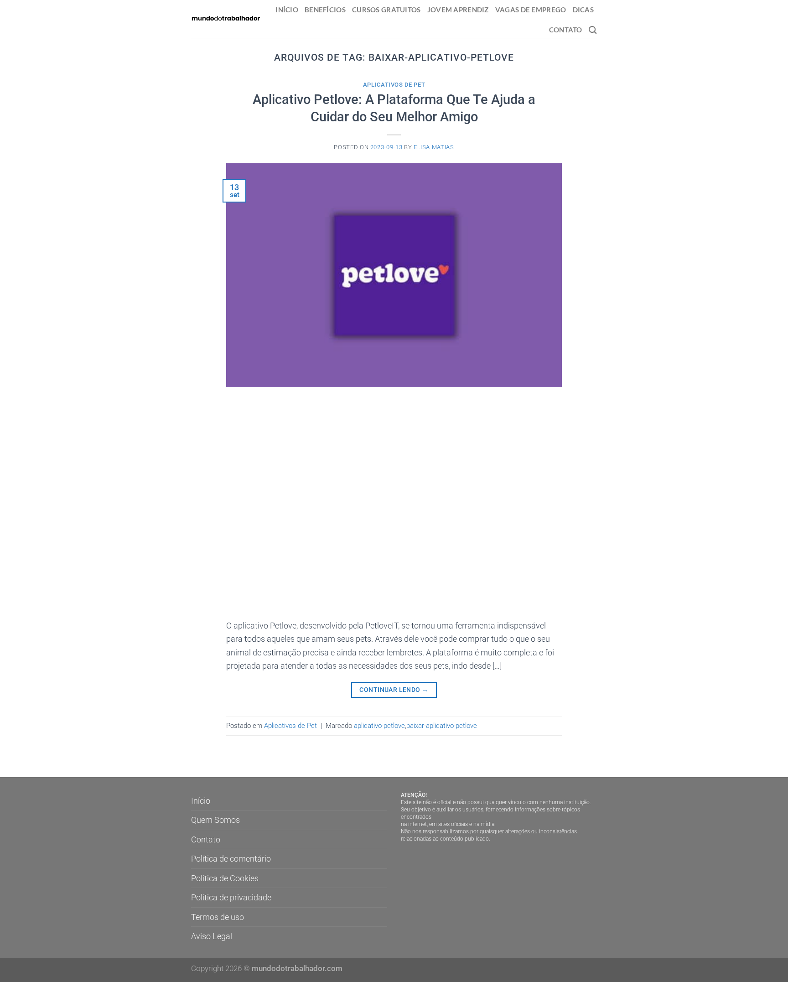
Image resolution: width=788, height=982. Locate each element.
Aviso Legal (211, 936)
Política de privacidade (231, 897)
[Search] (593, 30)
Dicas (583, 9)
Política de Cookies (225, 878)
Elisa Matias (434, 147)
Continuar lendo (393, 689)
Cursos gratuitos (386, 9)
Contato (565, 30)
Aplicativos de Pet (394, 84)
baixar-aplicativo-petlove (441, 726)
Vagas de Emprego (530, 9)
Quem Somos (215, 820)
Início (286, 9)
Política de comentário (231, 858)
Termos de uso (217, 917)
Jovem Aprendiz (458, 9)
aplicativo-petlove (379, 726)
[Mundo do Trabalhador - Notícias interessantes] (225, 19)
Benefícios (325, 9)
